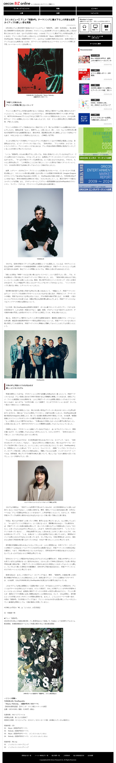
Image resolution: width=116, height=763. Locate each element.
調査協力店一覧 (26, 755)
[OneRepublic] (40, 378)
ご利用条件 (66, 755)
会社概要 (90, 755)
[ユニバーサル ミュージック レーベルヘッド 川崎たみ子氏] (40, 501)
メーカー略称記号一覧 (41, 755)
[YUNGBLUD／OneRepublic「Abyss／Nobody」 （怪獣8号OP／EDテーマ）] (40, 94)
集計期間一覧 (56, 755)
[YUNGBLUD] (40, 257)
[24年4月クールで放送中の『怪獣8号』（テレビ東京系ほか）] (40, 692)
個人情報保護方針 (78, 755)
